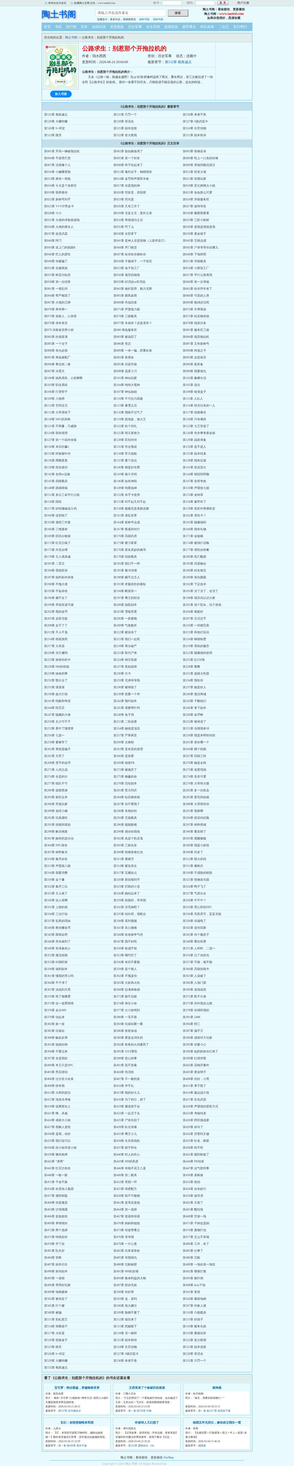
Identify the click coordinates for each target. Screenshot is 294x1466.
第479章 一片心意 (125, 1243)
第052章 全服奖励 (56, 268)
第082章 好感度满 (56, 336)
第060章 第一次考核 (196, 281)
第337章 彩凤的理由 (57, 921)
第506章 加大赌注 (125, 1305)
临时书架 (144, 19)
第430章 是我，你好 (57, 1134)
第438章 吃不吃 (193, 1147)
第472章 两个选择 (56, 1230)
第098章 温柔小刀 (125, 371)
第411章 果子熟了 (194, 1085)
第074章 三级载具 (125, 316)
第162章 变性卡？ (194, 515)
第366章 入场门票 (194, 982)
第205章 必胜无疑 (56, 618)
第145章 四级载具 (56, 481)
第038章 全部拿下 (125, 233)
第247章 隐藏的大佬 (57, 714)
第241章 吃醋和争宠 (57, 701)
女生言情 (153, 27)
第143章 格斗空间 (125, 474)
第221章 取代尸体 (125, 653)
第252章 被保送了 (194, 721)
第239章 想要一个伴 (126, 694)
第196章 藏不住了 (56, 598)
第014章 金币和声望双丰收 (131, 178)
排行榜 (71, 27)
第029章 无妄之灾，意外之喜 (132, 213)
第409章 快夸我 (54, 1085)
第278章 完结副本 (125, 783)
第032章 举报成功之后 (128, 220)
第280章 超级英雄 (56, 790)
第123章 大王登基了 (196, 426)
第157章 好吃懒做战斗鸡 (60, 508)
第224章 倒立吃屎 (125, 659)
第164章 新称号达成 (126, 522)
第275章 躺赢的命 (125, 776)
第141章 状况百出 (194, 467)
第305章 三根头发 (125, 845)
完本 (84, 27)
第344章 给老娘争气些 (128, 934)
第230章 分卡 (122, 673)
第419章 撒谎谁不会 (126, 1106)
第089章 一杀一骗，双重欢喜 (132, 350)
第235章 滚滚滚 (54, 687)
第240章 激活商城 (194, 694)
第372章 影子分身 (194, 996)
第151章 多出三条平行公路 (62, 494)
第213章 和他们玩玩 (196, 632)
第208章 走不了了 (56, 625)
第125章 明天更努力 (126, 433)
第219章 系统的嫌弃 (196, 646)
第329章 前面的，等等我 (129, 900)
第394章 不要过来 (56, 1051)
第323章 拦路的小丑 (126, 886)
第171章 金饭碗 (193, 536)
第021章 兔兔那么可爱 (197, 192)
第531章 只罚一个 (125, 114)
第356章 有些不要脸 (126, 962)
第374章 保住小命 (125, 1003)
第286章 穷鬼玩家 (56, 804)
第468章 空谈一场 (194, 1216)
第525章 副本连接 (125, 128)
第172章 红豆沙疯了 (57, 543)
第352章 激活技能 (56, 955)
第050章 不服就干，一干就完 (132, 261)
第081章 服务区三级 (196, 330)
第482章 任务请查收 (126, 1250)
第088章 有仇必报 (56, 350)
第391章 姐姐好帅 (56, 1044)
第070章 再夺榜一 (56, 309)
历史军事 (135, 27)
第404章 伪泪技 (123, 1072)
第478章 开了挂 (54, 1243)
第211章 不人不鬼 (56, 632)
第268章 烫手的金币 (57, 762)
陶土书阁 (59, 14)
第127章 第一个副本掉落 (60, 439)
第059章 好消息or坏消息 (129, 281)
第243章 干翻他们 (194, 701)
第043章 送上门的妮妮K (60, 247)
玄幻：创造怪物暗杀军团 (77, 1422)
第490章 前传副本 (56, 1271)
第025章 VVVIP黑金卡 (59, 206)
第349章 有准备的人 (57, 948)
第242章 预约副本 (125, 701)
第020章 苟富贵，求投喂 (129, 192)
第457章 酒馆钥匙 (56, 1195)
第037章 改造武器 (56, 233)
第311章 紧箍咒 (123, 859)
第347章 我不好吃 (125, 941)
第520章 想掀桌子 (56, 1340)
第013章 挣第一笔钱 (57, 178)
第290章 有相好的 (125, 811)
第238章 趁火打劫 (56, 694)
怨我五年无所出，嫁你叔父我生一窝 (217, 1422)
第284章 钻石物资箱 (126, 797)
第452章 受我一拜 (125, 1182)
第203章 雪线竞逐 (125, 611)
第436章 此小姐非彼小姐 (60, 1147)
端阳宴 (202, 1445)
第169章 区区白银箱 (57, 536)
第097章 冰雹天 (54, 371)
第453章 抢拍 (191, 1182)
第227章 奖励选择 (125, 666)
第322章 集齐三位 (56, 886)
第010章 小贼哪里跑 (57, 172)
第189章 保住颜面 (194, 577)
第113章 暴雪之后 (125, 405)
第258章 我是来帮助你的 (199, 735)
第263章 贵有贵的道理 (128, 749)
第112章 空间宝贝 (56, 405)
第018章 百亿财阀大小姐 (199, 185)
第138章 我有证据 (194, 460)
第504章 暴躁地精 (194, 1298)
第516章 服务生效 (194, 1326)
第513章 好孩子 (193, 1319)
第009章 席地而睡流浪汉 (199, 165)
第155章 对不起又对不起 (129, 501)
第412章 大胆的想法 (57, 1092)
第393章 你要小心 (194, 1044)
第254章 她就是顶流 (126, 728)
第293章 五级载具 (125, 817)
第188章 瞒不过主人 (126, 577)
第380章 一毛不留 (125, 1017)
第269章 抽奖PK (124, 762)
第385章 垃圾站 (54, 1030)
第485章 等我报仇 (125, 1257)
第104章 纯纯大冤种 (126, 385)
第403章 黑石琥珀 (56, 1072)
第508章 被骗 (53, 1312)
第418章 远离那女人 (57, 1106)
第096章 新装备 (193, 364)
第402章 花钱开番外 (196, 1065)
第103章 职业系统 (56, 385)
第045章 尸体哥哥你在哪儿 (200, 247)
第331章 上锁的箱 (56, 907)
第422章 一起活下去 (126, 1113)
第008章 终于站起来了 (128, 165)
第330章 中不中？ (194, 900)
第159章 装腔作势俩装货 (199, 508)
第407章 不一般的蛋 (126, 1079)
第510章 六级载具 (194, 1312)
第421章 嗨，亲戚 (56, 1113)
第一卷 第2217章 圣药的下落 (214, 1410)
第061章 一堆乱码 (56, 288)
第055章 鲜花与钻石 (57, 275)
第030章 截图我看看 (196, 213)
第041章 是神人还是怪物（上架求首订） (140, 240)
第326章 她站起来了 (126, 893)
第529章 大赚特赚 (56, 121)
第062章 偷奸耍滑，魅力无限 (132, 288)
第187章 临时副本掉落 (59, 577)
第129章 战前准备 (194, 439)
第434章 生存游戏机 (126, 1140)
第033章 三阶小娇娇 (196, 220)
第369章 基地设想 (194, 989)
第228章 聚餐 (191, 666)
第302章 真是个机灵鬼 (128, 838)
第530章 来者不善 (194, 114)
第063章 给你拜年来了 (197, 288)
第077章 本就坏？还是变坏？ (132, 323)
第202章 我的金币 (56, 611)
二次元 (223, 27)
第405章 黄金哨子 (194, 1072)
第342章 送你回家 (194, 927)
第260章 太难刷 (123, 742)
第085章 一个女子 (56, 343)
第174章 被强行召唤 (196, 543)
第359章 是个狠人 (125, 969)
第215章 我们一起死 (126, 639)
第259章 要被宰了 (56, 742)
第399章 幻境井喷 (194, 1058)
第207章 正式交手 (194, 618)
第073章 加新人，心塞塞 (60, 316)
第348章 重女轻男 (194, 941)
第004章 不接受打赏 (57, 158)
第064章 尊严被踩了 (57, 295)
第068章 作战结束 (125, 302)
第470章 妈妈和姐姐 (126, 1223)
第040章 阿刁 (53, 240)
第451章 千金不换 (56, 1182)
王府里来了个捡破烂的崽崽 (147, 1387)
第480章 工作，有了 (196, 1243)
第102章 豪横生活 (194, 378)
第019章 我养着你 (56, 192)
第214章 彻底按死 (56, 639)
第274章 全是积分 (56, 776)
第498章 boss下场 (194, 1285)
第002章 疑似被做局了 (128, 151)
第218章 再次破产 (125, 646)
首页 (47, 27)
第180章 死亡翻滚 (194, 556)
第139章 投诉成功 (56, 467)
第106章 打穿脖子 (56, 391)
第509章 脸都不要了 (126, 1312)
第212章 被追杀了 (125, 632)
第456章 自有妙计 (194, 1188)
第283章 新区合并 (56, 797)
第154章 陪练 (53, 501)
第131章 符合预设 (125, 446)
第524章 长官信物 (194, 128)
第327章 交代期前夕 (69, 1410)
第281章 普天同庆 (125, 790)
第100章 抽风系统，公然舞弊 (63, 378)
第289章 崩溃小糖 (56, 811)
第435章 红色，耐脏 (196, 1140)
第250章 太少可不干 (57, 721)
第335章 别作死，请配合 (129, 914)
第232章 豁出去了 (56, 680)
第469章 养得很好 (56, 1223)
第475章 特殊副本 (56, 1237)
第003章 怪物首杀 (194, 151)
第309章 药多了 (193, 852)
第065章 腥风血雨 (125, 295)
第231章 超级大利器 (196, 673)
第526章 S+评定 (54, 128)
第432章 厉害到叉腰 (196, 1134)
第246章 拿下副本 (194, 707)
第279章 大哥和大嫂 (196, 783)
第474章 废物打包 (194, 1230)
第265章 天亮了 (54, 756)
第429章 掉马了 (193, 1127)
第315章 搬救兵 (193, 866)
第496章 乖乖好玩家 (57, 1285)
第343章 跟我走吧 (56, 934)
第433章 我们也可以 (57, 1140)
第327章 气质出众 (194, 893)
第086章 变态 (122, 343)
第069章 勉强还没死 (196, 302)
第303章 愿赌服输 (194, 838)
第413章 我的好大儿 (126, 1092)
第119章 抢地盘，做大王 (129, 419)
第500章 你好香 (123, 1292)
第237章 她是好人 (194, 687)
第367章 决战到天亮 (57, 989)
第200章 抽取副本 (125, 604)
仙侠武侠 (99, 27)
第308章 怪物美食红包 (128, 852)
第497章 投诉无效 (125, 1285)
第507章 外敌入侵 (194, 1305)
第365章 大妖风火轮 (126, 982)
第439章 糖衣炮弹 (56, 1154)
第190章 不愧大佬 (56, 584)
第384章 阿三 (191, 1024)
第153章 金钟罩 (193, 494)
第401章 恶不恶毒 (125, 1065)
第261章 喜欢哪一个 (196, 742)
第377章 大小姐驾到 (126, 1010)
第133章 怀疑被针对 (57, 453)
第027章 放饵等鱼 (194, 206)
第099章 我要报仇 (194, 371)
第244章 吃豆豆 (54, 707)
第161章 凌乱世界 (125, 515)
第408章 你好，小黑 (196, 1079)
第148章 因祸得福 (56, 488)
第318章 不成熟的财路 (197, 872)
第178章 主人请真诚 (57, 556)
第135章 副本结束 (194, 453)
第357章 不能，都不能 (197, 962)
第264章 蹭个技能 (194, 749)
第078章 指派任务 (194, 323)
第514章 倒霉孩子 (56, 1326)
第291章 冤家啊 (193, 811)
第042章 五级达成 (194, 240)
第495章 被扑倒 (193, 1278)
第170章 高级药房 (125, 536)
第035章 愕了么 (123, 226)
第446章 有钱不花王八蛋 (129, 1168)
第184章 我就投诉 (56, 570)
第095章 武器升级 (125, 364)
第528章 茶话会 (123, 121)
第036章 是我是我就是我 (199, 226)
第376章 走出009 (55, 1010)
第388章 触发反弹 (56, 1037)
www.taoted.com (231, 13)
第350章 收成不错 (125, 948)
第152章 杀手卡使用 (126, 494)
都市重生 (189, 27)
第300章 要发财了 (194, 831)
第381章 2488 (191, 1017)
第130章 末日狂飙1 (56, 446)
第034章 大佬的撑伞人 (59, 226)
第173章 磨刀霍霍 (125, 543)
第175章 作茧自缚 (56, 549)
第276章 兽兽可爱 (194, 776)
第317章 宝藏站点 (125, 872)
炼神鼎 (216, 1387)
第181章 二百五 (54, 563)
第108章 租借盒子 (194, 391)
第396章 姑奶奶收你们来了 (200, 1051)
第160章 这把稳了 (56, 515)
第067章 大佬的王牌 (57, 302)
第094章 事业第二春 (57, 364)
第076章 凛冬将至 (56, 323)
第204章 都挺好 (193, 611)
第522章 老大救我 (125, 135)
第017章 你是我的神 (126, 185)
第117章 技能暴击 (194, 412)
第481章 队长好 (54, 1250)
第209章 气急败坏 (125, 625)
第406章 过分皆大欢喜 (59, 1079)
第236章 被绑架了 (125, 687)
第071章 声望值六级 (126, 309)
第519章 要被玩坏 (194, 1333)
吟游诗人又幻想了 (147, 1422)
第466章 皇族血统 (56, 1216)
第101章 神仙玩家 (125, 378)
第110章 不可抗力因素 (128, 398)
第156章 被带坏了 (194, 501)
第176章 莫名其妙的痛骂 (129, 549)
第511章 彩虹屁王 (56, 1319)
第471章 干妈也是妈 (196, 1223)
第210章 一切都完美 (196, 625)
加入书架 (61, 94)
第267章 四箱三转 (194, 756)
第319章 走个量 (54, 879)
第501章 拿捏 (191, 1292)
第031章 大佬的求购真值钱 (62, 220)
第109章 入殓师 (54, 398)
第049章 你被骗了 (56, 261)
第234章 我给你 (193, 680)
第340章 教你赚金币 (57, 927)
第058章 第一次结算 (57, 281)
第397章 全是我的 (56, 1058)
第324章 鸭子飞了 (194, 886)
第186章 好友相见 (194, 570)
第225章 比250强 (194, 659)
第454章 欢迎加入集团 (59, 1188)
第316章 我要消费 (56, 872)
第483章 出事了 (193, 1250)
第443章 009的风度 (125, 1161)
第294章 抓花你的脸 (196, 817)
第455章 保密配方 (125, 1188)
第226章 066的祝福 (56, 666)
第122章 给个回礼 (125, 426)
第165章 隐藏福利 (194, 522)
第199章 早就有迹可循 (59, 604)
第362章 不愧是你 (125, 975)
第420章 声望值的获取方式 (200, 1106)
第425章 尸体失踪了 (126, 1120)
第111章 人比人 (193, 398)
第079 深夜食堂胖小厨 (59, 330)
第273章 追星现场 (194, 769)
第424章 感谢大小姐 (57, 1120)
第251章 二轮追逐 (125, 721)
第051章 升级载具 (194, 261)
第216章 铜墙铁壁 (194, 639)
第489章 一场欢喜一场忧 (199, 1264)
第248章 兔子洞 (123, 714)
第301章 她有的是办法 (59, 838)
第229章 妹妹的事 (56, 673)
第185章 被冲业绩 (125, 570)
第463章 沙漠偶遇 (56, 1209)
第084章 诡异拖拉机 (196, 336)
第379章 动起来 (54, 1017)
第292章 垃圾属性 (56, 817)
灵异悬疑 (117, 27)
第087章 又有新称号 (196, 343)
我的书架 (158, 19)
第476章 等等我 (123, 1237)
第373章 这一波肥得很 (59, 1003)
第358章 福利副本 (56, 969)
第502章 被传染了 (56, 1298)
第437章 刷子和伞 (125, 1147)
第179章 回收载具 (125, 556)
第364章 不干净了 (56, 982)
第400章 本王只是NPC (58, 1065)
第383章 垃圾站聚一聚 (128, 1024)
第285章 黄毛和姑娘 (196, 797)
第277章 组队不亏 (56, 783)
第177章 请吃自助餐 (196, 549)
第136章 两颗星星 (56, 460)
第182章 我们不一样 (126, 563)
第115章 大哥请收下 (57, 412)
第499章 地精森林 (56, 1292)
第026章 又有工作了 (126, 206)
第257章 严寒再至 (125, 735)
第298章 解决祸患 (56, 831)
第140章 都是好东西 (126, 467)
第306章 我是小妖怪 (196, 845)
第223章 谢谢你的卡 (57, 659)
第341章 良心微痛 (125, 927)
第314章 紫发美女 (125, 866)
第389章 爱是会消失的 (128, 1037)
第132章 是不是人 (194, 446)
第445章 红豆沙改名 (57, 1168)
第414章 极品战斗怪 (196, 1092)
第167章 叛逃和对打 (126, 529)
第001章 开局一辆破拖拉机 (62, 151)
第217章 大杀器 (54, 646)
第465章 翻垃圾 (193, 1209)
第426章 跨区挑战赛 (196, 1120)
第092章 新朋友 (123, 357)
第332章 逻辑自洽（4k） (142, 1445)
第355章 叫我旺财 (56, 962)
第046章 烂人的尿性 (57, 254)
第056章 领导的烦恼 (126, 275)
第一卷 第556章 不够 (140, 1410)
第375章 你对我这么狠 (197, 1003)
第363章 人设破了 (194, 975)
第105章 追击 (191, 385)
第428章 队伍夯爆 (125, 1127)
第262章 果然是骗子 (57, 749)
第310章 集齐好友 (56, 859)
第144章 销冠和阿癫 (196, 474)
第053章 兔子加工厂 (126, 268)
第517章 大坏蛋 (54, 1333)
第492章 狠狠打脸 (194, 1271)
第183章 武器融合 (194, 563)
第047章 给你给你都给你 (129, 254)
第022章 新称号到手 (57, 199)
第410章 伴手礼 (123, 1085)
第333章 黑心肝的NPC (197, 907)
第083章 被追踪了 (125, 336)
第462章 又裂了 (193, 1202)
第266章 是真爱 (123, 756)
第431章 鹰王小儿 (125, 1134)
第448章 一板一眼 (56, 1175)
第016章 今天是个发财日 (60, 185)
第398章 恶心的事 (125, 1058)
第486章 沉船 (191, 1257)
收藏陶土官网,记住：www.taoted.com (94, 3)
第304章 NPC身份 (55, 845)
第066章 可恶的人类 (196, 295)
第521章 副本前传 (194, 135)
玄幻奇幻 (240, 27)
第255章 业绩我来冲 (196, 728)
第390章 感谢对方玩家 (197, 1037)
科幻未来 (207, 27)
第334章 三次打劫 (56, 914)
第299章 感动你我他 (126, 831)
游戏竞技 (171, 27)
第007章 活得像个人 (57, 165)
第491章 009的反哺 (125, 1271)
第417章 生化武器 (194, 1099)
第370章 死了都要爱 (57, 996)
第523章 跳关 (53, 135)
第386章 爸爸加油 (125, 1030)
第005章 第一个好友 (126, 158)
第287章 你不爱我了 (126, 804)
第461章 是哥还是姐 (126, 1202)
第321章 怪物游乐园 (196, 879)
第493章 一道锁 (54, 1278)
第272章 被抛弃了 (125, 769)
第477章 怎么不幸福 (196, 1237)
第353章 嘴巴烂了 (125, 955)
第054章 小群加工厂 (196, 268)
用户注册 (243, 3)
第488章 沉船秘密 (125, 1264)
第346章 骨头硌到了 (57, 941)
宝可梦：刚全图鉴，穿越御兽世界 (77, 1387)
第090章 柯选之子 (194, 350)
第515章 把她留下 (125, 1326)
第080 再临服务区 (125, 330)
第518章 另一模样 (125, 1333)
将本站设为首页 (57, 3)
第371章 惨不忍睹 (125, 996)
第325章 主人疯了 (56, 893)
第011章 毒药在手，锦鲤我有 (132, 172)
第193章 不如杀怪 (56, 591)
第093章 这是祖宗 (194, 357)
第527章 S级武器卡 (195, 121)
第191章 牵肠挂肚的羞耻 (129, 584)
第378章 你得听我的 (196, 1010)
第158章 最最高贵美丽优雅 (131, 508)
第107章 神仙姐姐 (125, 391)
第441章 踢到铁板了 (196, 1154)
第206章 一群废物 (125, 618)
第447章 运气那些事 (196, 1168)
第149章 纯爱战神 (125, 488)
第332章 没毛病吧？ (126, 907)
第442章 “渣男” (54, 1161)
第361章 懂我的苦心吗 (59, 975)
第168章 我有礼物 (194, 529)
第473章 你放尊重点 (126, 1230)
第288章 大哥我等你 (196, 804)
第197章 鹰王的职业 (126, 598)
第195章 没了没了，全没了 (200, 591)
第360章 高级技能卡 (196, 969)
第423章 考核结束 (194, 1113)
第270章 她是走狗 (194, 762)
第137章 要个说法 (125, 460)
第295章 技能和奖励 (57, 824)
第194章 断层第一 (125, 591)
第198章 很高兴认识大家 (199, 598)
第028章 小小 (53, 213)
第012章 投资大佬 (194, 172)
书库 (58, 27)
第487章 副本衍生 (56, 1264)
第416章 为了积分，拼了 (129, 1099)
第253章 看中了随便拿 (59, 728)
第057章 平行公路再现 (197, 275)
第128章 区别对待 (125, 439)
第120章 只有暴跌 (194, 419)
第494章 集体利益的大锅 (129, 1278)
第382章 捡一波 (54, 1024)
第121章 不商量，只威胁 (60, 426)
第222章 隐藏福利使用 (197, 653)
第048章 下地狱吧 (194, 254)
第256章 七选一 (54, 735)
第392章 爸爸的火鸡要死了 (131, 1044)
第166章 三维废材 (56, 529)
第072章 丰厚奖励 (194, 309)
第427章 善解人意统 (57, 1127)
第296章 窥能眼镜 (125, 824)
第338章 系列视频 (125, 921)
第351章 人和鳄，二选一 (199, 948)
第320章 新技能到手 (126, 879)
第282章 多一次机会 (196, 790)
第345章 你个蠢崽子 (196, 934)
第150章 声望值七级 (196, 488)
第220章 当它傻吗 (56, 653)
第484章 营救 (53, 1257)
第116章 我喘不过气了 (128, 412)
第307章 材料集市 (56, 852)
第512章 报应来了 (125, 1319)
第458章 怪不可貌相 (126, 1195)
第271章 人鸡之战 (56, 769)
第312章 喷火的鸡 (194, 859)
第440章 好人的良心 (126, 1154)
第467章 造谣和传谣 (126, 1216)
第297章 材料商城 (194, 824)
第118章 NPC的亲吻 (57, 419)
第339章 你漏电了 (194, 921)
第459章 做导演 (193, 1195)
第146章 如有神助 (125, 481)
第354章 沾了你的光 (196, 955)
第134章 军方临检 (125, 453)
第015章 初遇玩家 (194, 178)
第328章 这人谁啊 (56, 900)
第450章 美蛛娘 (193, 1175)
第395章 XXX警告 (125, 1051)
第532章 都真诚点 (178, 62)
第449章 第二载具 (125, 1175)
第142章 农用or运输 (57, 474)
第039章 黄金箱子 (194, 233)
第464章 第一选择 (125, 1209)
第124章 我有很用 (56, 433)
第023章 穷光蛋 (123, 199)
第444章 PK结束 (193, 1161)
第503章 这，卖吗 (125, 1298)
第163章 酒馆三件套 (57, 522)
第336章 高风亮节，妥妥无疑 (202, 914)
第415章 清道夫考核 (57, 1099)
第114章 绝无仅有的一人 (199, 405)
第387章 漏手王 (193, 1030)
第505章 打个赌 (54, 1305)
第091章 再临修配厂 (57, 357)
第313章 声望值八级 (57, 866)
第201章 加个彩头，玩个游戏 (202, 604)
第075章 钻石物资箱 (196, 316)
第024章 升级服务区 (196, 199)
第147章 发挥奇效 (194, 481)
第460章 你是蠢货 (56, 1202)
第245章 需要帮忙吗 (126, 707)
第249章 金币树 (193, 714)
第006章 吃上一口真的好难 (200, 158)
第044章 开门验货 (125, 247)
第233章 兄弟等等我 (126, 680)
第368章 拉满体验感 (126, 989)
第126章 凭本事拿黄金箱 (199, 433)
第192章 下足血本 (194, 584)
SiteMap (169, 1457)
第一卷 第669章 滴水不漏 (72, 1445)
